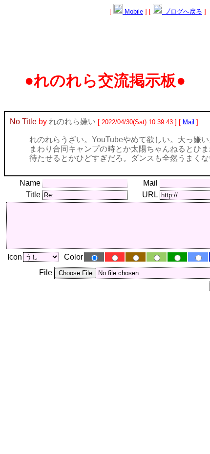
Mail (188, 122)
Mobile (133, 11)
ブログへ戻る (182, 11)
